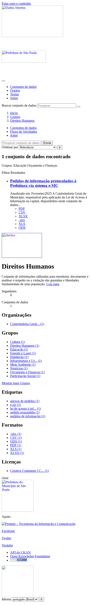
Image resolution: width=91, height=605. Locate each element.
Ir (60, 147)
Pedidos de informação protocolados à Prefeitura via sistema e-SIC (43, 183)
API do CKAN (20, 552)
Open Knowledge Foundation (30, 556)
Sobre (14, 98)
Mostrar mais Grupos (16, 383)
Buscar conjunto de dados (19, 105)
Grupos (15, 117)
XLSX (23, 216)
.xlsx (22, 220)
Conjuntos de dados (23, 86)
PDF (22, 208)
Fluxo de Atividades (23, 131)
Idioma (6, 599)
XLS (22, 224)
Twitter (6, 538)
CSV (22, 212)
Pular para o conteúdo (16, 3)
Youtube (7, 545)
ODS (22, 227)
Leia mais (52, 284)
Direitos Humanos (22, 120)
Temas (14, 94)
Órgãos (15, 90)
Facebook (8, 531)
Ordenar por (10, 147)
